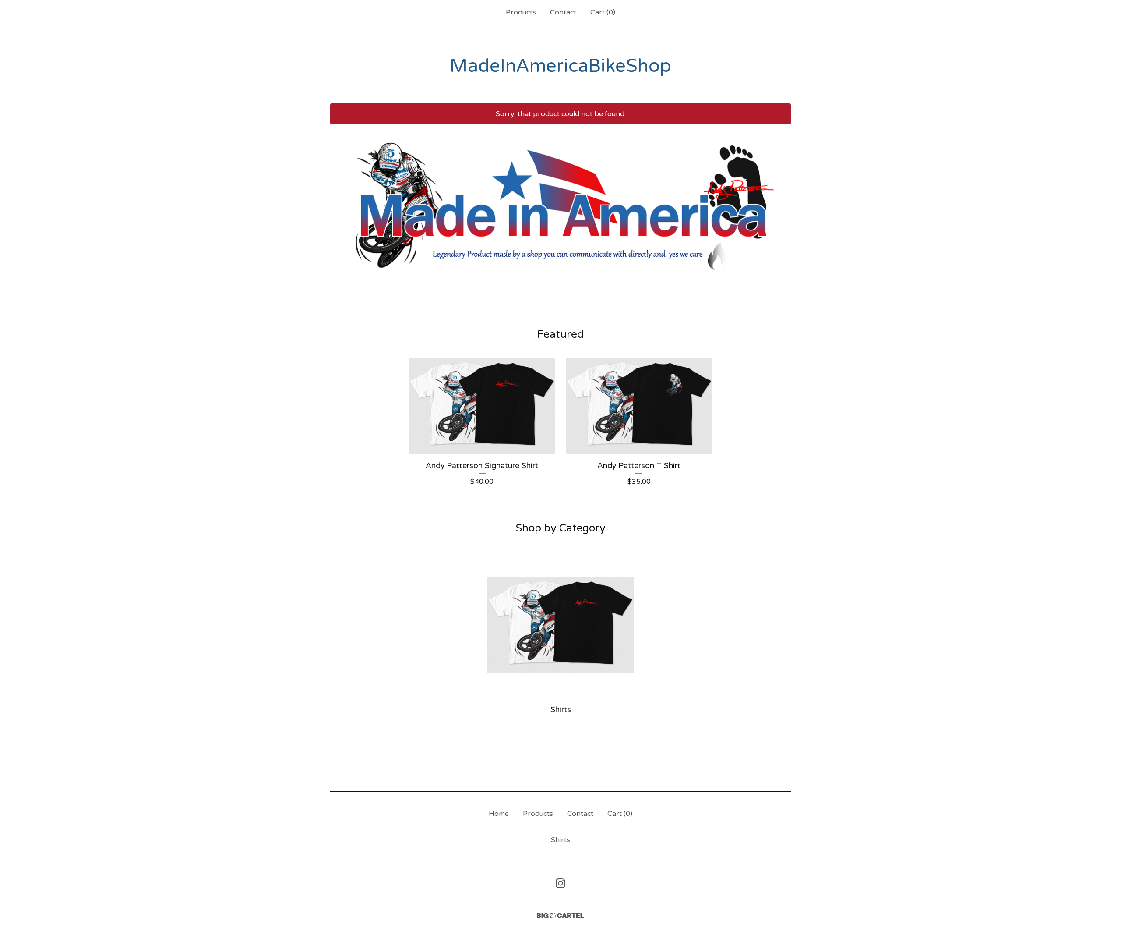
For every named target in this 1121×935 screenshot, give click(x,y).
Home (499, 813)
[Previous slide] (342, 205)
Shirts (560, 840)
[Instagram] (560, 883)
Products (521, 12)
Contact (563, 12)
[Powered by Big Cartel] (560, 915)
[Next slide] (779, 205)
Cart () (602, 12)
